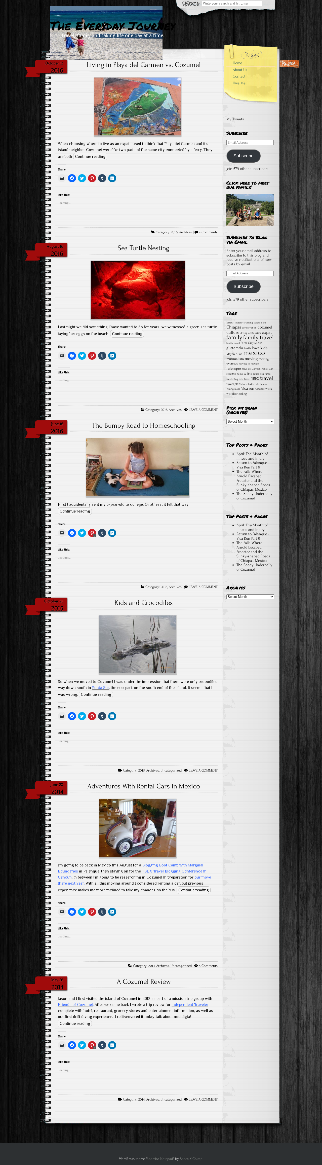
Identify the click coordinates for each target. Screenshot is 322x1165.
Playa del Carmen (251, 368)
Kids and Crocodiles (143, 603)
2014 (151, 966)
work (268, 388)
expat (267, 332)
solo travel (244, 379)
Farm (244, 343)
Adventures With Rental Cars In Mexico (143, 786)
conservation (249, 327)
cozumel (265, 327)
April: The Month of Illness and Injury (252, 456)
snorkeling (232, 379)
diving (243, 333)
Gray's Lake (255, 343)
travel (266, 378)
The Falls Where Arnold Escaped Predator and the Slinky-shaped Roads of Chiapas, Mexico (253, 480)
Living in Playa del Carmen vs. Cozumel (144, 65)
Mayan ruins (234, 354)
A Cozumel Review (144, 981)
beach (230, 322)
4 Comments (208, 232)
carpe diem (260, 322)
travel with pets (251, 384)
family (234, 337)
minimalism (235, 359)
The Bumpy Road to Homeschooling (143, 425)
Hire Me (239, 83)
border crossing (244, 322)
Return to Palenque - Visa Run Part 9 (252, 464)
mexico (254, 353)
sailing (248, 373)
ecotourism (254, 333)
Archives (185, 232)
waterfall (259, 388)
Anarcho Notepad (159, 1159)
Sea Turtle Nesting (144, 248)
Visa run (247, 388)
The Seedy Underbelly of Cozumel (254, 495)
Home (237, 63)
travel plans (234, 384)
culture (232, 332)
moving (251, 358)
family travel (258, 337)
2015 (141, 771)
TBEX (255, 378)
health (247, 348)
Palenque (233, 368)
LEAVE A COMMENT (203, 410)
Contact (239, 76)
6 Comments (208, 966)
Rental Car (267, 368)
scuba (256, 373)
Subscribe (243, 155)
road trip (231, 373)
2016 (174, 232)
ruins (240, 373)
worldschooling (236, 393)
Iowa (255, 348)
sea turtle (265, 373)
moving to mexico (249, 363)
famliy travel (233, 343)
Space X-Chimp (191, 1159)
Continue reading (90, 156)
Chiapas (233, 327)
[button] (137, 107)
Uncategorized (171, 771)
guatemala (234, 348)
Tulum (263, 384)
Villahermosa (233, 388)
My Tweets (235, 119)
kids (263, 347)
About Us (240, 69)
